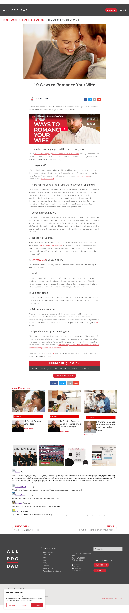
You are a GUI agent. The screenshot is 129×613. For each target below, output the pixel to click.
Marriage (27, 20)
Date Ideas (40, 20)
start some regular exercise (50, 245)
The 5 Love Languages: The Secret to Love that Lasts (56, 154)
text (97, 323)
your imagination (83, 176)
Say (39, 259)
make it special (47, 179)
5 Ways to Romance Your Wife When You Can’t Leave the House (106, 425)
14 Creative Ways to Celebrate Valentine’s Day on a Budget (70, 424)
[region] (24, 599)
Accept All (37, 605)
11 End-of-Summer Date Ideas (33, 422)
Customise (12, 605)
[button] (85, 99)
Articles (15, 20)
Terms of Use (117, 598)
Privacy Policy (107, 598)
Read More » (29, 429)
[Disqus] (64, 492)
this (45, 353)
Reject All (24, 605)
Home (5, 20)
